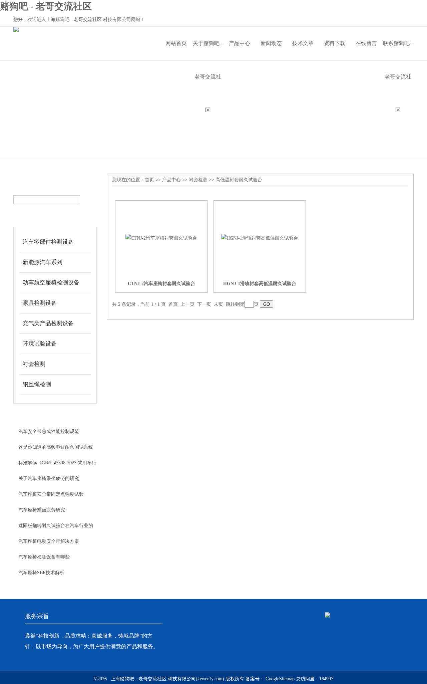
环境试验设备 (40, 343)
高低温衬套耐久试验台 (239, 179)
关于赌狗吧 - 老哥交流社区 (208, 50)
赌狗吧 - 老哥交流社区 (46, 6)
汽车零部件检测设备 (48, 242)
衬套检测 (34, 364)
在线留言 (366, 43)
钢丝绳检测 (37, 384)
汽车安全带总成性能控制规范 (48, 431)
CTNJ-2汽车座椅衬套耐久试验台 (161, 283)
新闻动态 (271, 43)
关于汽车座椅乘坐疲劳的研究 (48, 478)
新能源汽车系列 (42, 262)
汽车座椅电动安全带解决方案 (48, 541)
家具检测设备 (40, 303)
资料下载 (334, 43)
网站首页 (176, 43)
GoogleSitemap (280, 678)
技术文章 (303, 43)
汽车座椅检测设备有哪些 (44, 556)
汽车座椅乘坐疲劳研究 (41, 509)
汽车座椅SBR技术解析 (41, 572)
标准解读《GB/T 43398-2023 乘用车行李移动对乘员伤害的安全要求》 (57, 465)
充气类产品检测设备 (48, 323)
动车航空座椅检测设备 (51, 282)
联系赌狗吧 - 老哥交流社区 (398, 50)
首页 (149, 179)
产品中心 (239, 43)
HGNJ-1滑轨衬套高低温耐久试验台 (259, 283)
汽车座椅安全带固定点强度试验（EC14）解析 (51, 497)
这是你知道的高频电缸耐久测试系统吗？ (55, 450)
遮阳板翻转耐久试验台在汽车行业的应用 (55, 528)
